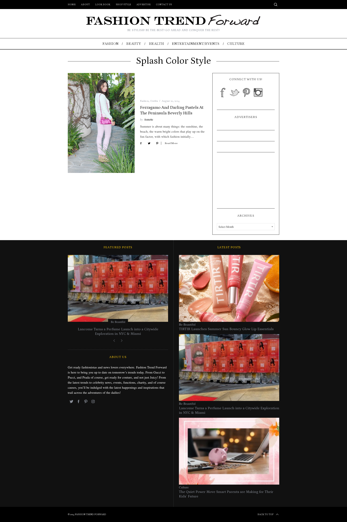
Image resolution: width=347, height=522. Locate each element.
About (85, 4)
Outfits (154, 100)
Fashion (144, 100)
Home (72, 4)
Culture (184, 487)
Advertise (143, 4)
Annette (148, 119)
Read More (171, 143)
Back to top (265, 514)
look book (102, 4)
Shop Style (123, 4)
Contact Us (164, 4)
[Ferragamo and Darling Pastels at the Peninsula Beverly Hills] (101, 123)
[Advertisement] (246, 180)
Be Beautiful (118, 322)
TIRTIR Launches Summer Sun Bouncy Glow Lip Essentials (226, 329)
